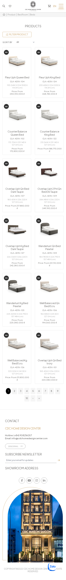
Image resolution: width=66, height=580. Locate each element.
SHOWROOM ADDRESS (21, 468)
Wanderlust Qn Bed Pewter (49, 247)
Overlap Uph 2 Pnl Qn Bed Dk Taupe (49, 190)
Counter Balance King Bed (49, 133)
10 (27, 398)
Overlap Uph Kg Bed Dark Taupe (17, 247)
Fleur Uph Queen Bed (17, 77)
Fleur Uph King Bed (49, 77)
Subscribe (59, 460)
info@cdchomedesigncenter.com (29, 438)
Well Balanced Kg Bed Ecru (17, 362)
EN (54, 6)
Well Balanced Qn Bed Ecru (50, 305)
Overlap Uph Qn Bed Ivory (49, 362)
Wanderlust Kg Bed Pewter (17, 305)
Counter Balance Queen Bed (17, 133)
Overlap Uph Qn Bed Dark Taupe (17, 190)
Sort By (7, 42)
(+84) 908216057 (22, 435)
